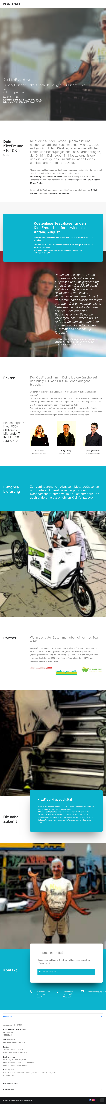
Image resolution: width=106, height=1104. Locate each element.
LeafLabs (54, 812)
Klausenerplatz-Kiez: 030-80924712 (43, 994)
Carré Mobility (45, 812)
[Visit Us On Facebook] (90, 1101)
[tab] (53, 1017)
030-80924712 (10, 428)
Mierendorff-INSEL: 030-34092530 (68, 994)
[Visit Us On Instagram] (93, 1101)
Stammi (59, 820)
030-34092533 (11, 439)
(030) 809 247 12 (33, 100)
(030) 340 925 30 (32, 102)
